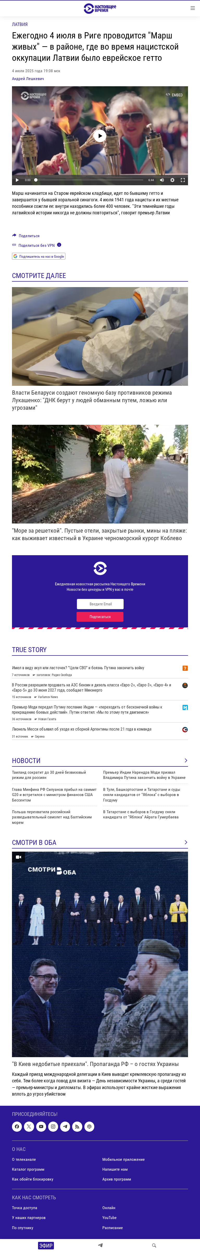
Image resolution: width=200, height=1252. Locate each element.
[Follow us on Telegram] (65, 1126)
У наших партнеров (29, 1217)
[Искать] (154, 1245)
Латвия (20, 24)
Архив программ (116, 1179)
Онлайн (108, 1207)
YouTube (109, 1217)
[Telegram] (100, 1245)
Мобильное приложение (123, 1159)
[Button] (26, 237)
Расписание (112, 1227)
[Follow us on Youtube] (41, 1126)
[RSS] (77, 1126)
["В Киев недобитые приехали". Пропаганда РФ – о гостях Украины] (100, 954)
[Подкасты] (89, 1126)
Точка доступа (24, 1207)
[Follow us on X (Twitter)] (29, 1126)
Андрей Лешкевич (28, 78)
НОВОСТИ (26, 761)
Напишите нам (115, 1169)
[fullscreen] (183, 180)
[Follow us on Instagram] (53, 1126)
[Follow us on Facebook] (17, 1126)
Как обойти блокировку (32, 1179)
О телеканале (24, 1159)
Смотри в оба (34, 842)
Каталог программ (28, 1169)
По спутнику (22, 1227)
